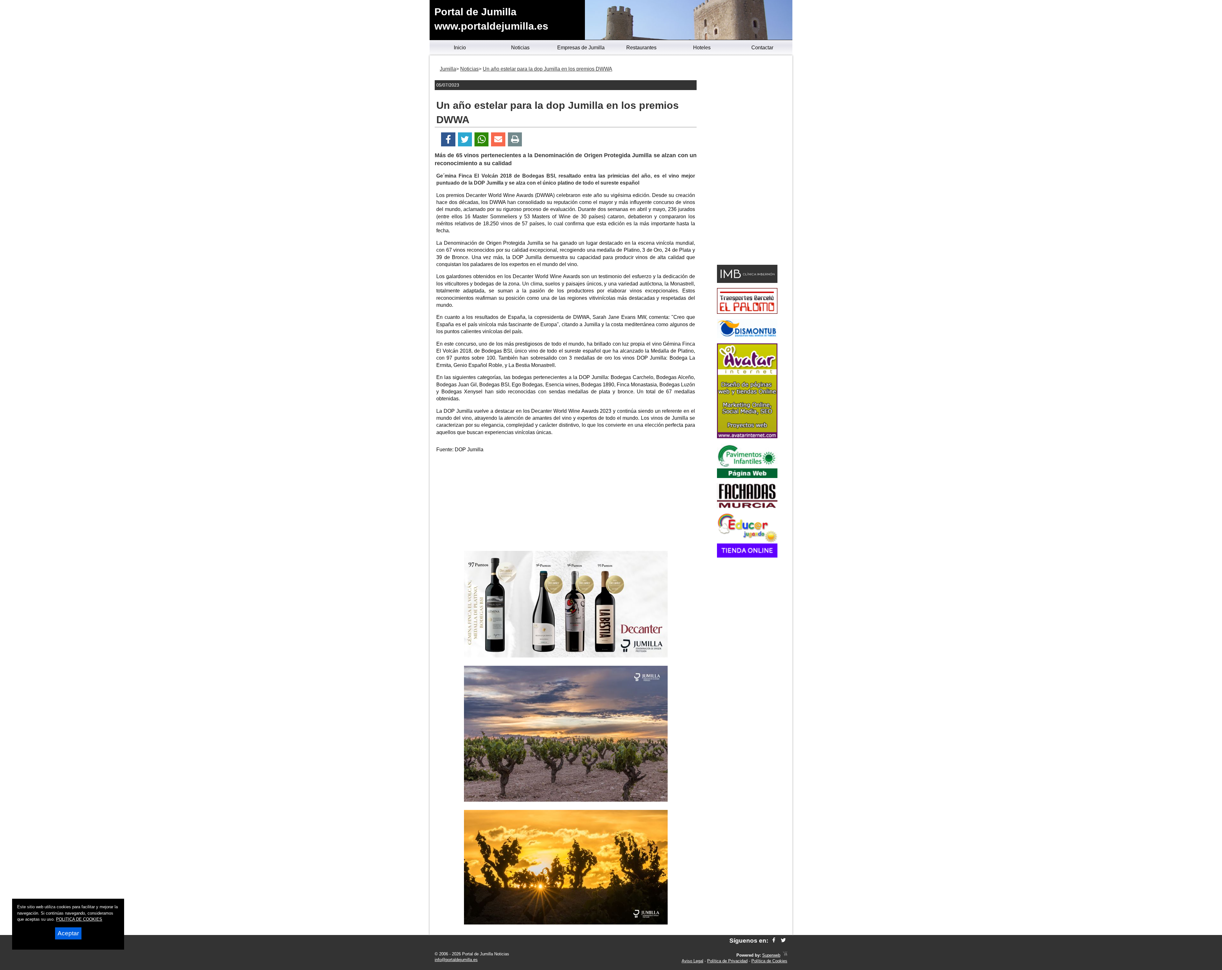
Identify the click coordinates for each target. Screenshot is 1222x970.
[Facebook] (448, 139)
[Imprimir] (515, 139)
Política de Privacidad (727, 961)
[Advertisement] (566, 503)
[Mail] (498, 139)
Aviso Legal (692, 961)
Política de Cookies (769, 961)
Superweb (771, 955)
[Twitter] (465, 139)
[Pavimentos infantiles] (747, 476)
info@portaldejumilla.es (456, 959)
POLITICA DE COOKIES (79, 919)
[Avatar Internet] (747, 436)
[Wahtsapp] (481, 139)
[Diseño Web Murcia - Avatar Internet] (785, 955)
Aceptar (68, 933)
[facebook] (774, 940)
